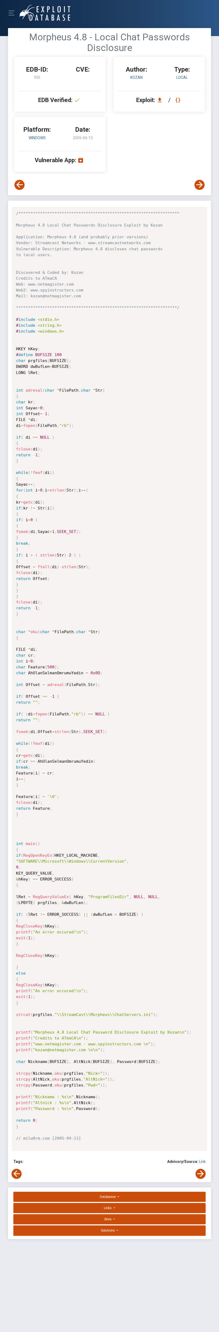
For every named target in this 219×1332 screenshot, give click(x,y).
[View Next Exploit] (199, 185)
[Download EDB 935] (161, 100)
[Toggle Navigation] (13, 13)
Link (202, 1161)
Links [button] (108, 1208)
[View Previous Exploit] (19, 185)
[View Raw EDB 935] (178, 100)
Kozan (136, 77)
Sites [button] (108, 1219)
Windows (37, 138)
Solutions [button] (108, 1230)
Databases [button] (108, 1197)
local (182, 77)
